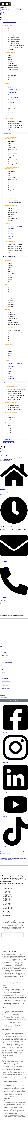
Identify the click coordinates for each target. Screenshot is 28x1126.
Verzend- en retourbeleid (6, 859)
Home (2, 648)
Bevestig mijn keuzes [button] (11, 1122)
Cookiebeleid (22, 858)
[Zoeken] (14, 16)
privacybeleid (5, 930)
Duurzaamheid (4, 655)
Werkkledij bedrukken (6, 662)
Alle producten (5, 678)
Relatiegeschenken (5, 659)
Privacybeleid (15, 858)
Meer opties (7, 934)
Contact (3, 672)
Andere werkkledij (5, 688)
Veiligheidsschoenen (6, 681)
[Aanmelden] (1, 14)
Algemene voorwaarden (5, 858)
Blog (2, 669)
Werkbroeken (4, 685)
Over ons (3, 652)
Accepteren (19, 934)
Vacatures (3, 665)
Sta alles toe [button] (8, 979)
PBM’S (3, 692)
